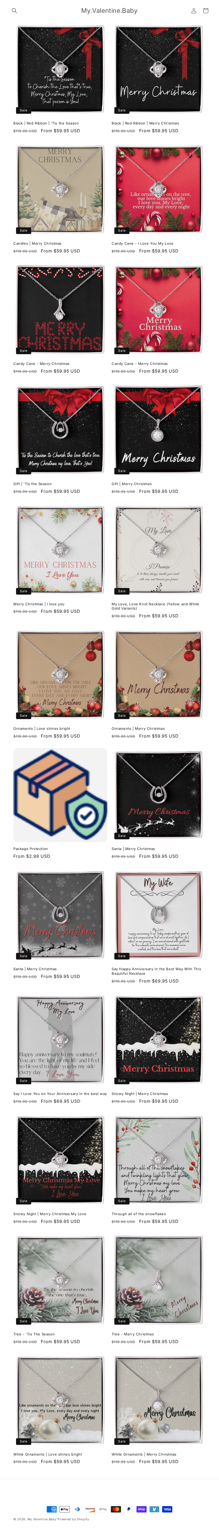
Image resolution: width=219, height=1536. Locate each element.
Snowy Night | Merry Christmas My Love (49, 1214)
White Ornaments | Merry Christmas (144, 1454)
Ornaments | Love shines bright (41, 728)
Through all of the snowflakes (139, 1214)
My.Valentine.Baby (42, 1519)
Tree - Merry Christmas (133, 1334)
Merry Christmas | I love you (39, 604)
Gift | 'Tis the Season (32, 484)
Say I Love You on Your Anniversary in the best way (60, 1093)
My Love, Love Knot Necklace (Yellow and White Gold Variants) (156, 606)
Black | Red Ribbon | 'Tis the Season (46, 123)
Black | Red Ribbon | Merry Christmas (145, 123)
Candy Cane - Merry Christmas (41, 363)
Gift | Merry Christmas (132, 484)
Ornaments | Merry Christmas (138, 728)
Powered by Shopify (73, 1519)
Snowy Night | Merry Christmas (140, 1093)
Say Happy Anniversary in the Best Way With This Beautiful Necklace (156, 971)
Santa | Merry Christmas (133, 849)
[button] (14, 11)
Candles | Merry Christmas (37, 243)
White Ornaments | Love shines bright (47, 1454)
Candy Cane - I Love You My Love (143, 243)
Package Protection (30, 849)
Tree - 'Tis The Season (34, 1334)
